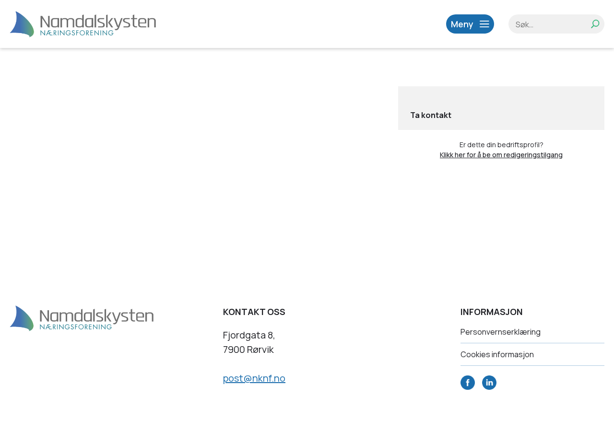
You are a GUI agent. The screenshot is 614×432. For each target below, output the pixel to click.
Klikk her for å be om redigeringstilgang (501, 154)
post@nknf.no (254, 378)
